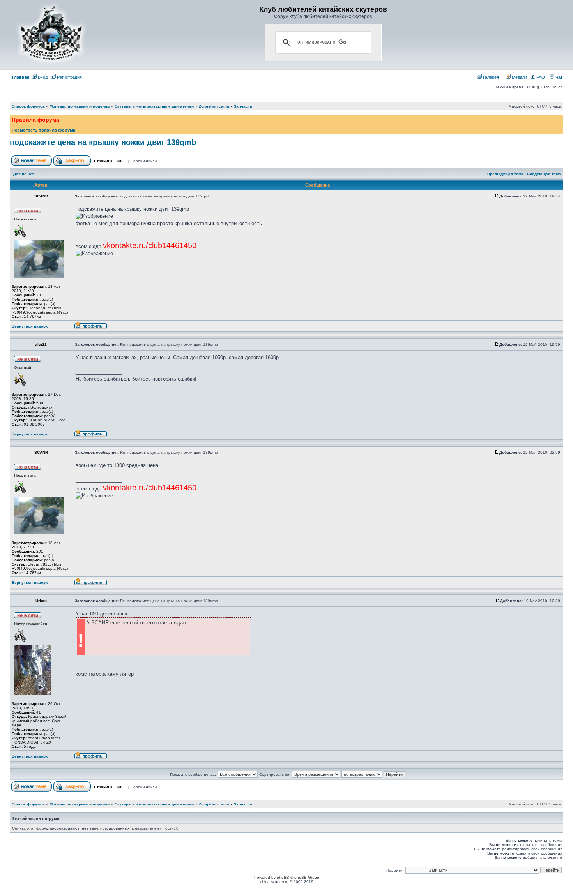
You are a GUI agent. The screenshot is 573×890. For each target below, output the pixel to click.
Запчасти (243, 106)
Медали (519, 77)
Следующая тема (544, 174)
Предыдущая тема (505, 174)
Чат (558, 77)
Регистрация (69, 77)
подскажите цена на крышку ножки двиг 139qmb (103, 142)
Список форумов (28, 106)
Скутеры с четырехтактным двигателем (154, 106)
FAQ (540, 77)
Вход (42, 77)
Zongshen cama (214, 106)
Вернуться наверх (30, 326)
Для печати (24, 174)
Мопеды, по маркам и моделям (80, 106)
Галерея (490, 77)
